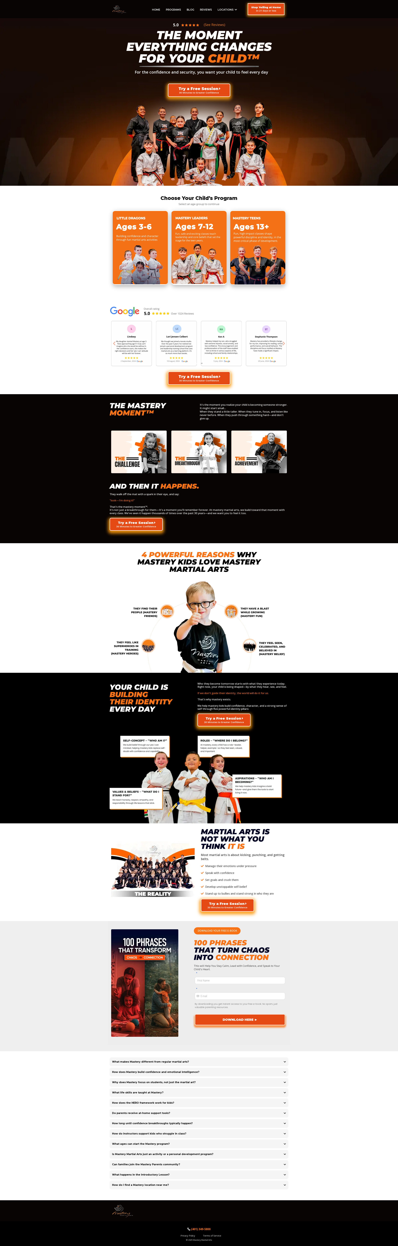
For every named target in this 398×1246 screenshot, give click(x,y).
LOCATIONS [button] (226, 9)
